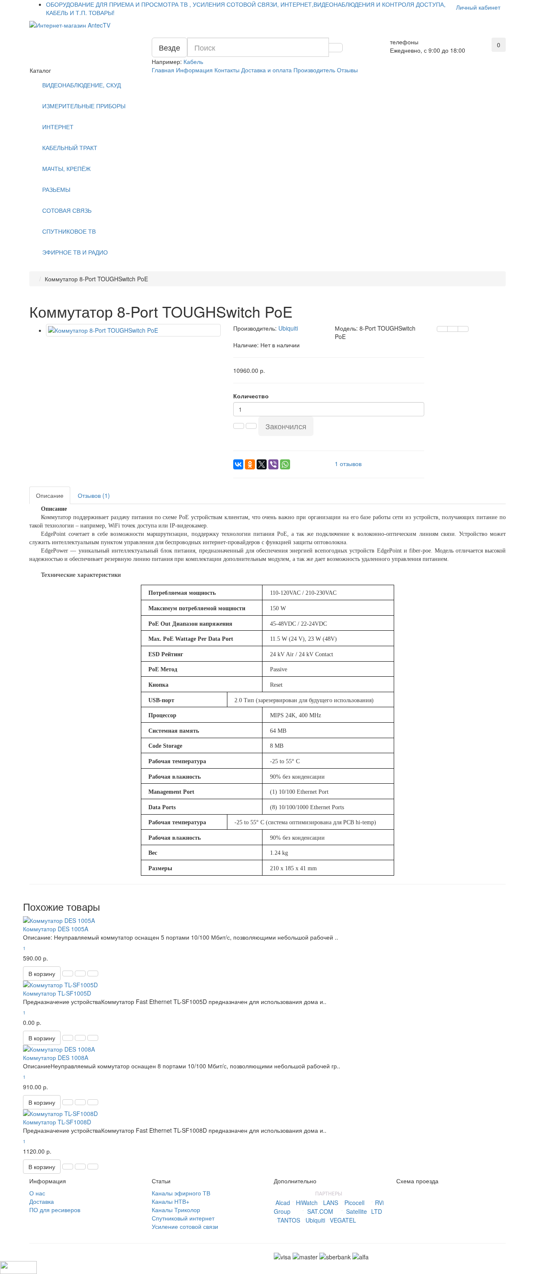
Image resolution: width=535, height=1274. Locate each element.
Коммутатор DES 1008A (55, 1057)
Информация (194, 70)
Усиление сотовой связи (185, 1226)
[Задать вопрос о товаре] (442, 329)
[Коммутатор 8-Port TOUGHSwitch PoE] (133, 330)
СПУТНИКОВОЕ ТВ (69, 231)
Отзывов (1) (94, 495)
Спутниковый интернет (183, 1218)
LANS (330, 1202)
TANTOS (288, 1220)
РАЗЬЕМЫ (56, 189)
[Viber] (273, 464)
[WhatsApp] (285, 464)
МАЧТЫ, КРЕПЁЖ (66, 168)
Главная (163, 70)
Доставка (41, 1201)
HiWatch (307, 1202)
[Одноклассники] (250, 464)
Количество (251, 396)
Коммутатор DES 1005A (55, 929)
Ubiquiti (315, 1220)
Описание (50, 495)
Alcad (282, 1202)
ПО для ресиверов (54, 1209)
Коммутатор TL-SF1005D (57, 993)
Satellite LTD (364, 1211)
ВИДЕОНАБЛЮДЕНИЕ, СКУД (81, 85)
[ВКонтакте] (238, 464)
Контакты (226, 70)
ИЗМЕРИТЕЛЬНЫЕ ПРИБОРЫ (83, 106)
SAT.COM (320, 1211)
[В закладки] (452, 329)
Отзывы (347, 70)
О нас (37, 1193)
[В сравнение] (463, 329)
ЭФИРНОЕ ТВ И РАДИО (75, 252)
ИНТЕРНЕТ (58, 126)
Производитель (314, 70)
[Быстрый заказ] (67, 973)
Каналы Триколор (176, 1209)
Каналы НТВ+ (170, 1201)
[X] (262, 464)
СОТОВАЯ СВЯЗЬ (67, 210)
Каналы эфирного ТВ (181, 1193)
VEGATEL (343, 1220)
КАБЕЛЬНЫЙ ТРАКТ (69, 147)
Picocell (354, 1202)
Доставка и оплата (266, 70)
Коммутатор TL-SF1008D (57, 1122)
